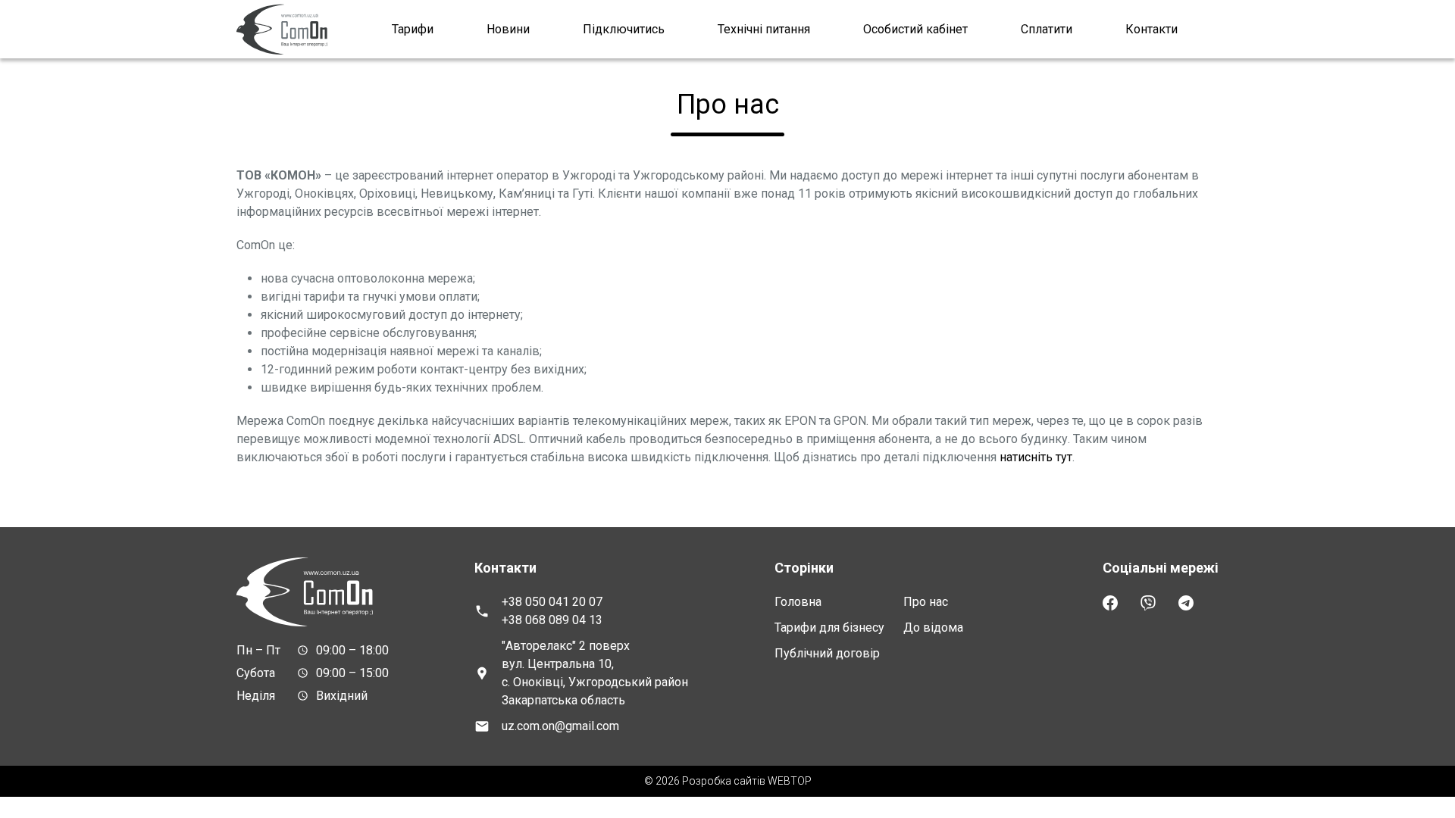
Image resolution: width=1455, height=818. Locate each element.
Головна (797, 602)
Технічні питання (764, 29)
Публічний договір (827, 653)
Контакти (1151, 29)
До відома (933, 627)
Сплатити (1046, 29)
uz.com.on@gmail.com (560, 726)
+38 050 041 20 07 (552, 602)
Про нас (925, 602)
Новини (508, 29)
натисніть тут (1036, 457)
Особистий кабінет (915, 29)
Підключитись (624, 29)
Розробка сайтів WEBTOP (747, 781)
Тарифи (412, 29)
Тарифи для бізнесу (829, 627)
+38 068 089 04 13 (552, 620)
